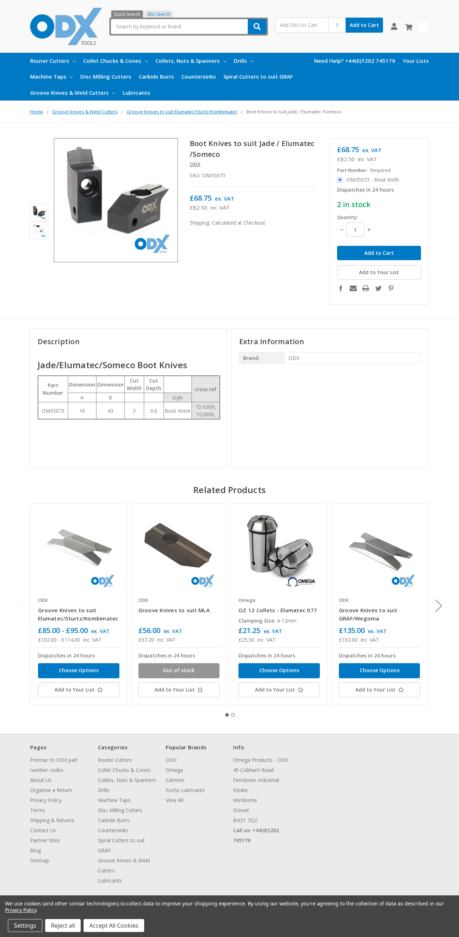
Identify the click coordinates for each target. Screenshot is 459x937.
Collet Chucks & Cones (112, 60)
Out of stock (179, 670)
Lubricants (136, 92)
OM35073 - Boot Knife (372, 179)
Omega (174, 770)
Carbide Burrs (156, 76)
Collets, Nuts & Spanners (187, 60)
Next (438, 606)
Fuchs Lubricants (185, 790)
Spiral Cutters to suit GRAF (258, 76)
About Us (41, 780)
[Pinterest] (390, 288)
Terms (37, 810)
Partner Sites (45, 840)
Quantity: (347, 217)
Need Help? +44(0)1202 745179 (354, 60)
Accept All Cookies (113, 925)
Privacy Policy (46, 800)
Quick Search (127, 14)
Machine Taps (48, 76)
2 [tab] (233, 715)
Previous (20, 606)
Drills (240, 60)
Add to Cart (364, 25)
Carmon (175, 780)
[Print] (365, 288)
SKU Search (158, 14)
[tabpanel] (78, 604)
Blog (35, 850)
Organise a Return (51, 790)
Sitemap (39, 860)
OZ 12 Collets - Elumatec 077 (277, 610)
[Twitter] (378, 288)
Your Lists (416, 60)
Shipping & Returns (52, 820)
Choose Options (79, 670)
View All (174, 800)
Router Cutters (49, 60)
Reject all (63, 925)
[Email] (353, 288)
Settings (25, 925)
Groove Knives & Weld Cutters (69, 92)
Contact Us (43, 830)
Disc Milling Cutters (105, 76)
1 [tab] (227, 715)
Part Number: (364, 170)
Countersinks (198, 76)
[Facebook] (340, 288)
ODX (171, 759)
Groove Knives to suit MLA (174, 610)
